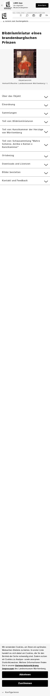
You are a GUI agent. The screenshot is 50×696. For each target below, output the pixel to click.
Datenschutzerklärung (26, 666)
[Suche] (27, 15)
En (47, 15)
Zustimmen (25, 683)
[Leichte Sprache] (33, 15)
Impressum (8, 669)
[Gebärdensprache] (40, 15)
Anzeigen (42, 5)
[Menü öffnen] (21, 15)
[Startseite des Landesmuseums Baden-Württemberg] (6, 17)
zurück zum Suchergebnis (16, 21)
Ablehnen (25, 674)
